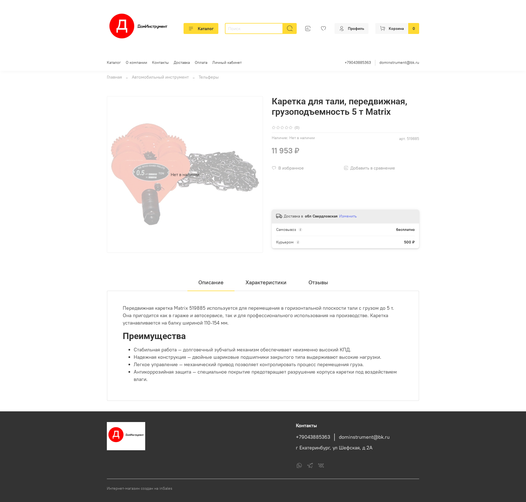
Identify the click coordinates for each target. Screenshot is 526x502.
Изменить (348, 216)
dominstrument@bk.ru (399, 62)
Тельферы (209, 77)
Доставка (182, 62)
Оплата (201, 62)
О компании (136, 62)
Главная (114, 77)
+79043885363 (358, 62)
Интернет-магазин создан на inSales (139, 488)
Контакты (160, 62)
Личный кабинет (227, 62)
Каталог (206, 28)
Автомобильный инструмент (160, 77)
